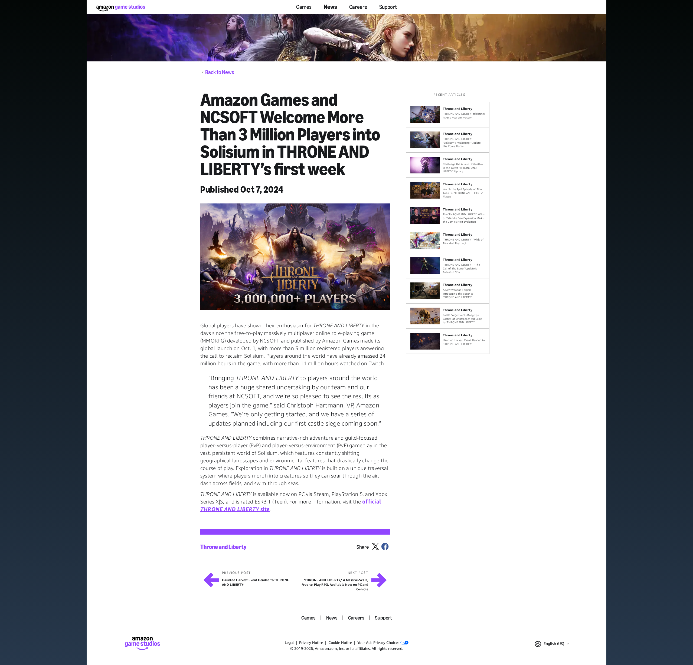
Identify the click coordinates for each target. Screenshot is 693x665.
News (330, 7)
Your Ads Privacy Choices (378, 642)
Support (388, 7)
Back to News (219, 72)
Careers (358, 7)
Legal (289, 642)
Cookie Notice (340, 642)
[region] (449, 223)
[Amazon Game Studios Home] (120, 8)
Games (304, 7)
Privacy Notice (311, 642)
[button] (295, 256)
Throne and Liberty (223, 547)
